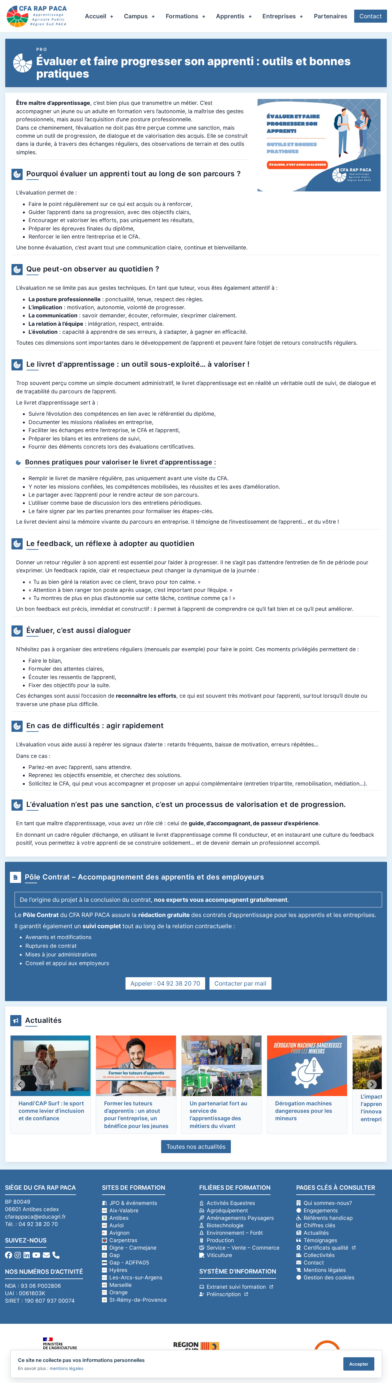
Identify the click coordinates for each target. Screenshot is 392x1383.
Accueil (95, 16)
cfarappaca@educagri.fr (35, 1216)
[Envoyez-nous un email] (46, 1255)
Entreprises (279, 16)
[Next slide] (372, 1085)
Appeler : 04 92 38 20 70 (165, 983)
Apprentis (230, 16)
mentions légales (66, 1368)
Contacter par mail (240, 983)
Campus (136, 16)
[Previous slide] (20, 1085)
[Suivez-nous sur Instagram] (18, 1255)
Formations (182, 16)
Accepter (358, 1364)
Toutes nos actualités (196, 1146)
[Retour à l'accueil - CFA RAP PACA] (36, 16)
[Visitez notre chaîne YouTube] (36, 1255)
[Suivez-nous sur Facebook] (8, 1255)
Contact (370, 16)
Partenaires (330, 16)
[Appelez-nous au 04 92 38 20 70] (55, 1255)
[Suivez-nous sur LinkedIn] (27, 1255)
